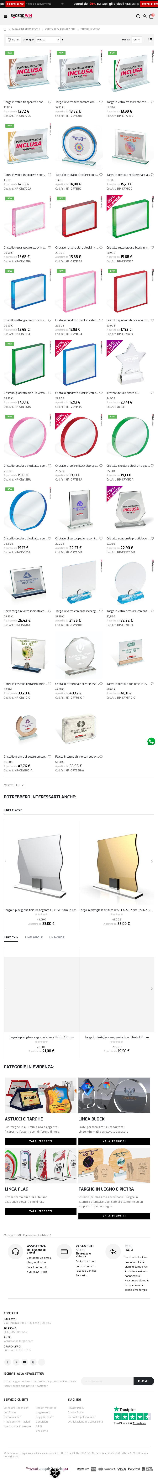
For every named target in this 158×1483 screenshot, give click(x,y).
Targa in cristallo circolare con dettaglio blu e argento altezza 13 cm (77, 175)
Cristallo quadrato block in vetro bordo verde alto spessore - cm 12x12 (26, 393)
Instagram (16, 1362)
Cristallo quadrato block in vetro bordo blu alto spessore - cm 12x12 (77, 393)
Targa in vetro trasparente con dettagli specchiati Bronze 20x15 (26, 102)
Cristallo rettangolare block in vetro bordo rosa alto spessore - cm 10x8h (26, 248)
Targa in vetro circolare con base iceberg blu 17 (128, 611)
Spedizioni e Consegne (17, 1426)
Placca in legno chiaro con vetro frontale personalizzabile (77, 757)
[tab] (13, 810)
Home (5, 29)
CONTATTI (11, 1313)
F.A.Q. (39, 1426)
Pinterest (33, 1362)
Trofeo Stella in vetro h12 (123, 393)
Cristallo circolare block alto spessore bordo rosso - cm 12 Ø (77, 466)
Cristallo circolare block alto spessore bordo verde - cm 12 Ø (128, 466)
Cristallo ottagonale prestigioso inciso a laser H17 (77, 684)
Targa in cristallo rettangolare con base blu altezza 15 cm (26, 684)
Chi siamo (42, 1431)
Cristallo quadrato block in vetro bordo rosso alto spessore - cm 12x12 (128, 320)
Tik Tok (41, 1362)
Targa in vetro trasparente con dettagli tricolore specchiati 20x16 (128, 102)
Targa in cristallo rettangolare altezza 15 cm (128, 175)
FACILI (129, 1250)
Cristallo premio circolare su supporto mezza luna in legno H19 (26, 757)
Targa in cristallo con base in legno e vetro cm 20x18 (128, 684)
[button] (49, 102)
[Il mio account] (144, 16)
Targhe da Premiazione (26, 29)
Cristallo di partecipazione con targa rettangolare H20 (77, 538)
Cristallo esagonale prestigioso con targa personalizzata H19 (128, 538)
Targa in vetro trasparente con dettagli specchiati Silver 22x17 (77, 102)
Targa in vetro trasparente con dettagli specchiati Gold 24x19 (26, 175)
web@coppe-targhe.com (18, 1341)
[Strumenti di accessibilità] (55, 1472)
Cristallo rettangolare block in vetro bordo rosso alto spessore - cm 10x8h (77, 248)
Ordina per (28, 39)
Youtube (24, 1362)
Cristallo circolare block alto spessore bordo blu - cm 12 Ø (26, 538)
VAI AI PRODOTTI (40, 1141)
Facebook (7, 1362)
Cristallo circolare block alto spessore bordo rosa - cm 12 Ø (26, 466)
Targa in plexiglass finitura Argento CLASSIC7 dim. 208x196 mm (41, 910)
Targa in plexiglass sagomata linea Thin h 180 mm (117, 1037)
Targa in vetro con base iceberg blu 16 (77, 611)
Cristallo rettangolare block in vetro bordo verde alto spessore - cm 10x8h (128, 248)
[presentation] (152, 861)
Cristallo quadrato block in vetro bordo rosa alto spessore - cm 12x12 (77, 320)
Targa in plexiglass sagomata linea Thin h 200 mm (41, 1037)
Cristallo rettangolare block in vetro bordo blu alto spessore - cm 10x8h (26, 320)
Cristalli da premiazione (60, 29)
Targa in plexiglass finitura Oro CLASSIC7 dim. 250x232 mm (116, 910)
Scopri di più (121, 3)
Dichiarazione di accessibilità (85, 1421)
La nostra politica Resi (81, 1417)
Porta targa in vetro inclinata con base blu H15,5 (26, 611)
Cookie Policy (76, 1412)
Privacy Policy (76, 1407)
